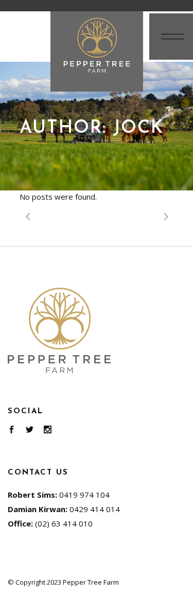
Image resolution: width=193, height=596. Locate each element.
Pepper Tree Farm (91, 582)
